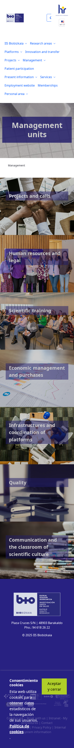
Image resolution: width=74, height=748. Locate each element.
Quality (17, 482)
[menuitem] (15, 43)
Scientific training (30, 310)
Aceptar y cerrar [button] (54, 686)
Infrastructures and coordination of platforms (32, 432)
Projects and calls (29, 196)
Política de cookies (19, 728)
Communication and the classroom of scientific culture (33, 546)
